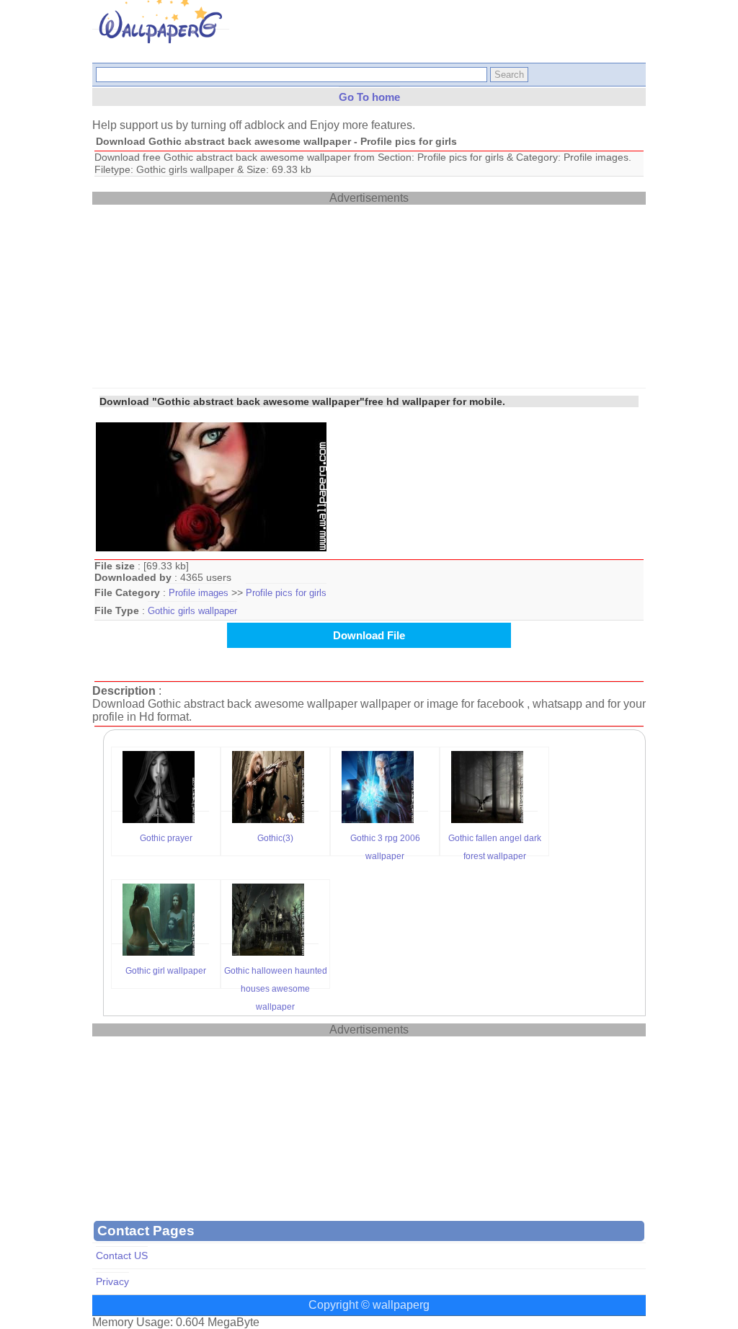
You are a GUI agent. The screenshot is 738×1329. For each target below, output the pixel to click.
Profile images (198, 592)
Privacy (112, 1281)
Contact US (122, 1255)
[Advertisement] (200, 295)
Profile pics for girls (286, 592)
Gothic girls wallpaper (192, 610)
